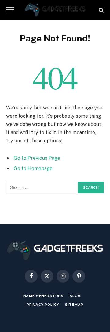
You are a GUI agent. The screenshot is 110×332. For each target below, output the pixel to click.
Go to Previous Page (37, 158)
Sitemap (74, 304)
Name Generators (43, 296)
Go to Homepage (33, 168)
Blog (75, 296)
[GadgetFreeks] (55, 10)
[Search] (100, 10)
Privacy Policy (43, 304)
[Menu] (10, 10)
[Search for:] (42, 187)
